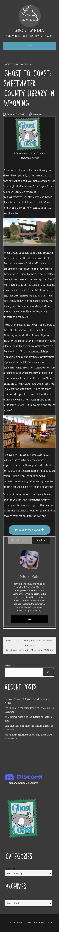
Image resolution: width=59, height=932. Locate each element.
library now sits (37, 258)
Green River (17, 252)
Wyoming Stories (22, 64)
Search (8, 665)
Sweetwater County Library (25, 197)
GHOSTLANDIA (29, 30)
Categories (10, 868)
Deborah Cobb (39, 114)
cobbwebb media (30, 922)
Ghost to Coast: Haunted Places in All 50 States (29, 650)
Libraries (7, 64)
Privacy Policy (45, 922)
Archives (9, 898)
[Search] (48, 672)
